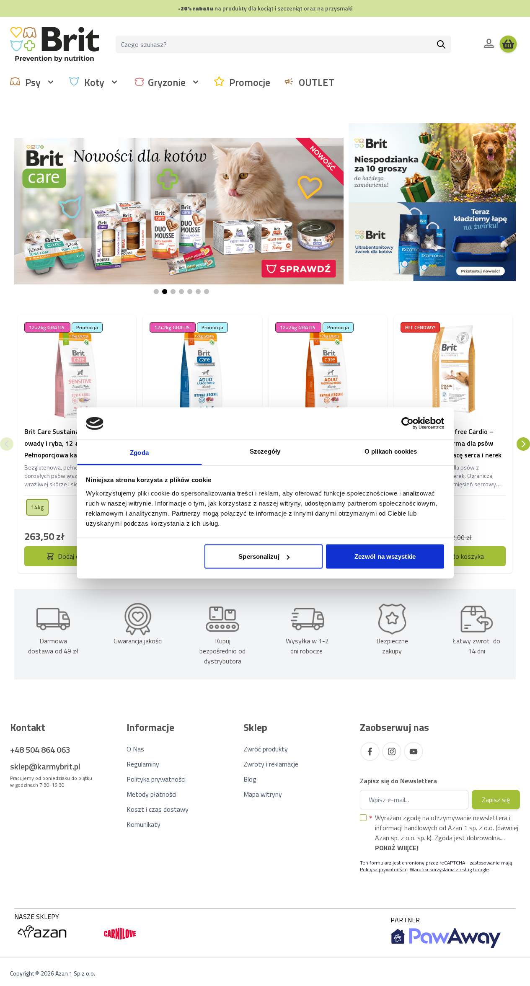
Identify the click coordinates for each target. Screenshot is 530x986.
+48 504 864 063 (40, 749)
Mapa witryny (262, 794)
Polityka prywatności (156, 779)
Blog (249, 779)
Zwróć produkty (265, 749)
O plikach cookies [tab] (391, 450)
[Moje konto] (489, 43)
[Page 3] (173, 291)
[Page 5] (189, 291)
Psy (33, 82)
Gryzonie (167, 82)
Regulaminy (143, 764)
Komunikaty (143, 824)
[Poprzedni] (6, 444)
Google (481, 869)
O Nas (135, 749)
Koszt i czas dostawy (158, 809)
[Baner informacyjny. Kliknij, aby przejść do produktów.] (179, 211)
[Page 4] (181, 291)
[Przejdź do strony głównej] (54, 44)
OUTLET (316, 82)
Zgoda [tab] (139, 452)
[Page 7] (206, 291)
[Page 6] (198, 291)
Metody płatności (151, 794)
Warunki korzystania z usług (441, 869)
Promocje (249, 82)
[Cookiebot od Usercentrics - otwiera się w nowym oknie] (407, 423)
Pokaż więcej (397, 848)
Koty (94, 82)
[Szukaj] (441, 44)
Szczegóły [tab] (265, 450)
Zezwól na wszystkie (385, 556)
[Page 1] (156, 291)
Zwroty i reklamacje (270, 764)
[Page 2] (164, 291)
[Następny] (523, 444)
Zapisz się (496, 800)
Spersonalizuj (258, 556)
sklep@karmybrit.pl (45, 766)
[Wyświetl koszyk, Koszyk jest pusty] (508, 44)
